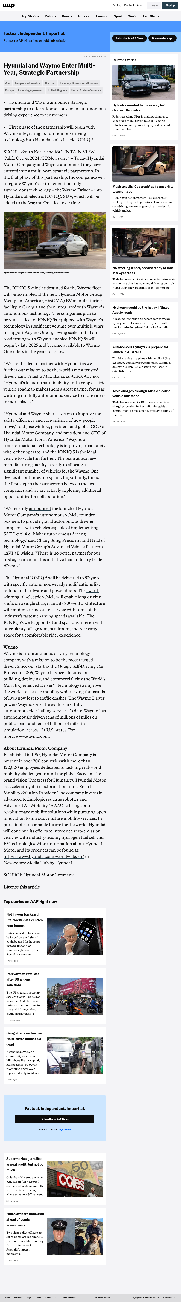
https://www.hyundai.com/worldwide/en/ (44, 856)
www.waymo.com (32, 736)
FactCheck (151, 16)
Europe (9, 90)
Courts (67, 16)
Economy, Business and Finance (79, 83)
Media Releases (69, 1298)
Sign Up (170, 5)
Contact (129, 5)
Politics (50, 16)
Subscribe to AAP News (129, 38)
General (84, 16)
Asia (7, 83)
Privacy (17, 1298)
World (132, 16)
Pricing (116, 5)
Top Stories (30, 16)
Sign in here (65, 1129)
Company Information (28, 83)
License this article (22, 887)
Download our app (162, 38)
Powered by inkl (102, 1298)
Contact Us (50, 1298)
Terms (7, 1298)
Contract (50, 83)
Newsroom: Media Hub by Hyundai (38, 863)
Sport (118, 16)
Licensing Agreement (30, 90)
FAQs (28, 1298)
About (140, 5)
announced (40, 508)
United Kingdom (57, 90)
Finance (102, 16)
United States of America (86, 90)
